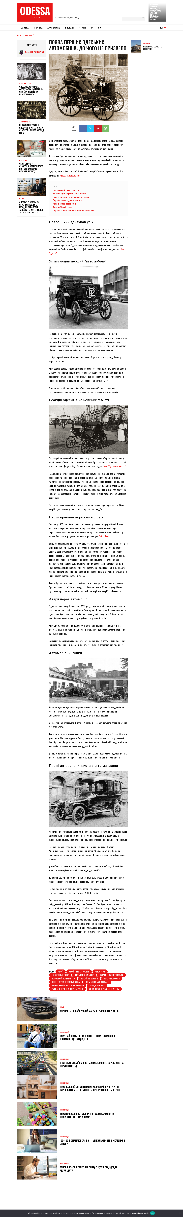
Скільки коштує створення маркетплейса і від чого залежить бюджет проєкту (31, 167)
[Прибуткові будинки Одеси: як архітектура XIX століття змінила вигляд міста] (31, 110)
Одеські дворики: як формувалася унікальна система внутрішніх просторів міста (31, 90)
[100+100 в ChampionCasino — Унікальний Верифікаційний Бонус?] (37, 1141)
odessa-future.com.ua (70, 175)
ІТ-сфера (23, 160)
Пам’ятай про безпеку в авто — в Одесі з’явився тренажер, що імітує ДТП (88, 1037)
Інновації (29, 35)
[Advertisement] (149, 73)
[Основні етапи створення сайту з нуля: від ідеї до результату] (37, 1168)
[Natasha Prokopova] (22, 52)
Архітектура (25, 83)
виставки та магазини (84, 975)
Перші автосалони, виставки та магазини (73, 210)
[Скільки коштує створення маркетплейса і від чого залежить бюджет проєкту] (31, 148)
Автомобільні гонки (62, 207)
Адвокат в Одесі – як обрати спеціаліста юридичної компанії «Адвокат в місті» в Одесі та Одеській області (31, 207)
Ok (152, 1213)
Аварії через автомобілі (64, 203)
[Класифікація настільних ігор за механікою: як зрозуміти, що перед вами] (37, 1114)
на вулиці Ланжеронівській (111, 975)
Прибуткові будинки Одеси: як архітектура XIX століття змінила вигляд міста (31, 129)
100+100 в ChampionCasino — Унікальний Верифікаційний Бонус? (92, 1142)
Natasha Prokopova (34, 52)
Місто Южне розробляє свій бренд (152, 47)
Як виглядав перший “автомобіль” (70, 193)
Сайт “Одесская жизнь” (114, 466)
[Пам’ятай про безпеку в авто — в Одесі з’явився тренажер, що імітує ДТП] (37, 1036)
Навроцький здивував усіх (66, 190)
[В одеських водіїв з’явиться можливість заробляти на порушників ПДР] (37, 1063)
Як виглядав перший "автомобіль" (104, 989)
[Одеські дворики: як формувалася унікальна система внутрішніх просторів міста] (31, 71)
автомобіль (100, 971)
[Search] (143, 19)
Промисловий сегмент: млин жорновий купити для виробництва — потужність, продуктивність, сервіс (90, 1088)
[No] (180, 1213)
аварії (60, 971)
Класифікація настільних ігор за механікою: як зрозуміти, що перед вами (87, 1115)
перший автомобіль (89, 978)
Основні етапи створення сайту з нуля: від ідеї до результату (89, 1168)
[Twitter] (90, 128)
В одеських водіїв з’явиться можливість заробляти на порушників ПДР (92, 1064)
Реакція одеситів (97, 985)
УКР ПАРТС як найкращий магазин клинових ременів (89, 1011)
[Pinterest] (98, 128)
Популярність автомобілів (97, 982)
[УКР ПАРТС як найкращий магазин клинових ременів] (37, 1009)
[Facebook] (83, 128)
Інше (21, 199)
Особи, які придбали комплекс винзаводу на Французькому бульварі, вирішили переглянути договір (155, 10)
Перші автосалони (112, 978)
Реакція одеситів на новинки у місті (71, 196)
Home (19, 35)
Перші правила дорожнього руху (69, 200)
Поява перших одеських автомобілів (68, 985)
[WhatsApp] (105, 128)
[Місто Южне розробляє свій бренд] (136, 46)
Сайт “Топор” (105, 536)
